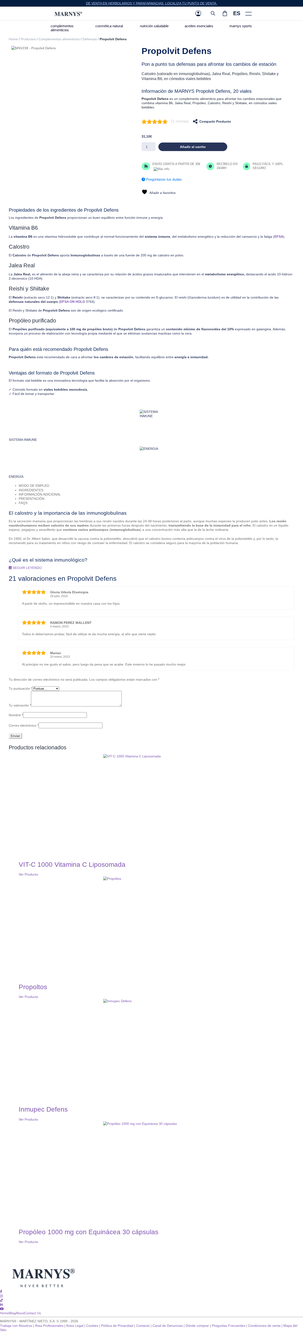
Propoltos (33, 987)
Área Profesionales (49, 1326)
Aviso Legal (74, 1326)
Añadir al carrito (193, 147)
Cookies (92, 1326)
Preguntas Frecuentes (228, 1326)
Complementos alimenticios (59, 39)
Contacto (143, 1326)
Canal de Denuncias (167, 1326)
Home (13, 39)
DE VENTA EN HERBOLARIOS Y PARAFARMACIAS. (125, 3)
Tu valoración (20, 705)
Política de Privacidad (117, 1326)
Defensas (90, 39)
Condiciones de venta (264, 1326)
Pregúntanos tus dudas (163, 179)
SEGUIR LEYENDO (27, 568)
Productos (28, 39)
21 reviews (179, 121)
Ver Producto (28, 874)
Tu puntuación (20, 688)
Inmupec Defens (43, 1109)
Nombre (16, 715)
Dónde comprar (197, 1326)
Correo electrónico (24, 725)
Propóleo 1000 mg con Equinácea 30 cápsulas (88, 1232)
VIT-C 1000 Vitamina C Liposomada (72, 864)
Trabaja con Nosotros (16, 1326)
